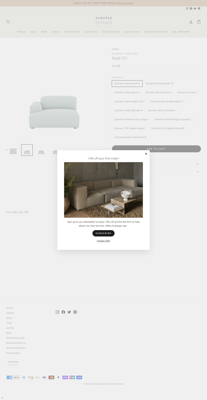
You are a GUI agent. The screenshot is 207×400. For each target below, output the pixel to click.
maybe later (103, 240)
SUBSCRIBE (103, 233)
